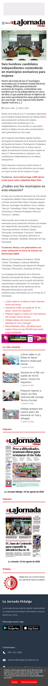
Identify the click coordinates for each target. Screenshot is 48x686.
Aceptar (14, 682)
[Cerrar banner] (45, 671)
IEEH (43, 117)
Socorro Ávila (9, 108)
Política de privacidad (28, 682)
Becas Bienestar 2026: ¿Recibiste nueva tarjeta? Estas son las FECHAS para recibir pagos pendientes (24, 329)
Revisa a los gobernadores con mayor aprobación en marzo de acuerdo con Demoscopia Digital (22, 250)
